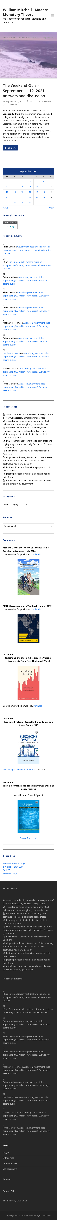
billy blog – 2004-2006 (13, 866)
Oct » (51, 207)
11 (44, 186)
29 (22, 202)
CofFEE (6, 870)
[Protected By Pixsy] (10, 228)
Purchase (37, 705)
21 (15, 197)
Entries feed (8, 1157)
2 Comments (11, 104)
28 (15, 202)
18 (44, 192)
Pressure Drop (10, 873)
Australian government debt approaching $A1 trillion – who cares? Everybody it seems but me (26, 280)
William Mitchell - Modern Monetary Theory (26, 12)
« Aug (5, 207)
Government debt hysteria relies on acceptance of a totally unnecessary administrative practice (27, 250)
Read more (10, 147)
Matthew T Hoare (11, 353)
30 (30, 202)
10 (37, 186)
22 (22, 197)
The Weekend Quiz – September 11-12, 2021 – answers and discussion (25, 90)
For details (36, 554)
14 (15, 192)
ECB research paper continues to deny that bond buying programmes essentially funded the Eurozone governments (28, 444)
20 (7, 197)
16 (30, 192)
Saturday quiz (45, 101)
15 (22, 192)
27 (7, 202)
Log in (6, 1152)
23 (30, 197)
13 (7, 192)
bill (31, 101)
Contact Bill (8, 1191)
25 (44, 197)
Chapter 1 (30, 769)
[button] (52, 16)
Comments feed (10, 1163)
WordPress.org (10, 1169)
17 (37, 192)
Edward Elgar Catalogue (14, 769)
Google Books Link (29, 838)
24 (37, 197)
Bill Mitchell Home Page (14, 863)
